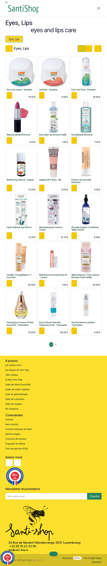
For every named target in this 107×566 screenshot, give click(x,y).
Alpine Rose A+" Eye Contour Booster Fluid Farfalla (85, 276)
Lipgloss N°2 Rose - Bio (50, 179)
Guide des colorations (14, 399)
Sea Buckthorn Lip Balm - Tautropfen (83, 323)
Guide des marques (13, 403)
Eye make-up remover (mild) (52, 134)
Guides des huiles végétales (17, 389)
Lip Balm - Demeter (48, 89)
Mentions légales (12, 434)
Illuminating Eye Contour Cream (51, 228)
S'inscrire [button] (94, 496)
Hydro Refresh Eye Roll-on (19, 227)
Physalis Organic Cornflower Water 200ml (85, 228)
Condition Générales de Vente (18, 429)
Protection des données (15, 438)
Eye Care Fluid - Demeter (83, 89)
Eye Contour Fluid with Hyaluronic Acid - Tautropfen (53, 323)
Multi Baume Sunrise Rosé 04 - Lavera (53, 276)
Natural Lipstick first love (18, 134)
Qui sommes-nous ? (13, 365)
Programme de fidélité (15, 443)
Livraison (9, 419)
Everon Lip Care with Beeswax (81, 181)
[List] (88, 48)
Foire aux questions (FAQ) (16, 448)
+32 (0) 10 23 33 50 (22, 546)
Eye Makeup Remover (82, 134)
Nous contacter (12, 424)
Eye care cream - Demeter (19, 89)
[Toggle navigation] (99, 8)
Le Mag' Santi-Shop (13, 379)
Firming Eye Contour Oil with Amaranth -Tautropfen (20, 323)
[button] (9, 95)
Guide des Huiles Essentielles (18, 384)
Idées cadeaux (11, 374)
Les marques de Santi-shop (17, 369)
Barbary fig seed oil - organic (20, 179)
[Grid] (81, 48)
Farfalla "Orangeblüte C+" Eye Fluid (19, 276)
